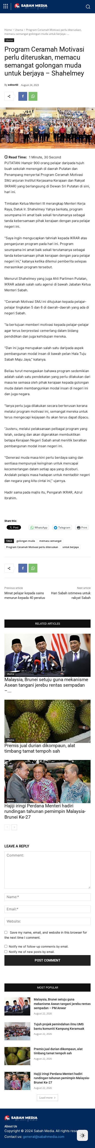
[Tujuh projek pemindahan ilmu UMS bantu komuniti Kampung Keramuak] (17, 1031)
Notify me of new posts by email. (32, 952)
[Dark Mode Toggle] (82, 1135)
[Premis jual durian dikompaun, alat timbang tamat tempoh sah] (47, 721)
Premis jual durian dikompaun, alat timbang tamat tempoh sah (39, 748)
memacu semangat (50, 540)
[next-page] (14, 827)
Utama (19, 30)
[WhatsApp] (32, 96)
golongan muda (26, 540)
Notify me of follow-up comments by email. (38, 946)
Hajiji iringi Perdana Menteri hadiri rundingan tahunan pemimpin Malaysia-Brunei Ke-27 (45, 811)
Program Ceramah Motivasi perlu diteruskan (32, 547)
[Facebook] (22, 96)
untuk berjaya (71, 547)
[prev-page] (7, 827)
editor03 (13, 84)
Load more (46, 1097)
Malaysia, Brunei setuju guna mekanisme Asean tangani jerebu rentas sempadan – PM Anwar (62, 1004)
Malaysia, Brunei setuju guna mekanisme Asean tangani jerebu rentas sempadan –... (46, 685)
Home (8, 30)
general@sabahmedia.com (43, 1136)
